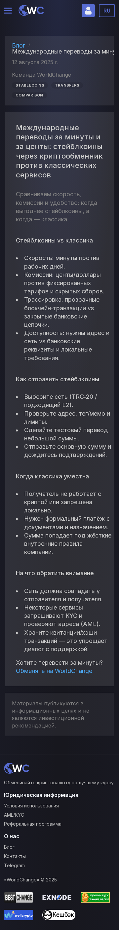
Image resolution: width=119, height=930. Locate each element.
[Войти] (88, 10)
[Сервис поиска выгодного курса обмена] (20, 916)
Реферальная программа (32, 824)
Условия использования (31, 805)
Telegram (14, 865)
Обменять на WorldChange (54, 670)
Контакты (15, 856)
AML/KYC (14, 815)
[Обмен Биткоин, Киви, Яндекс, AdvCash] (58, 916)
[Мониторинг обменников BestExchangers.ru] (97, 898)
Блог (18, 46)
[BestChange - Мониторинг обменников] (20, 898)
